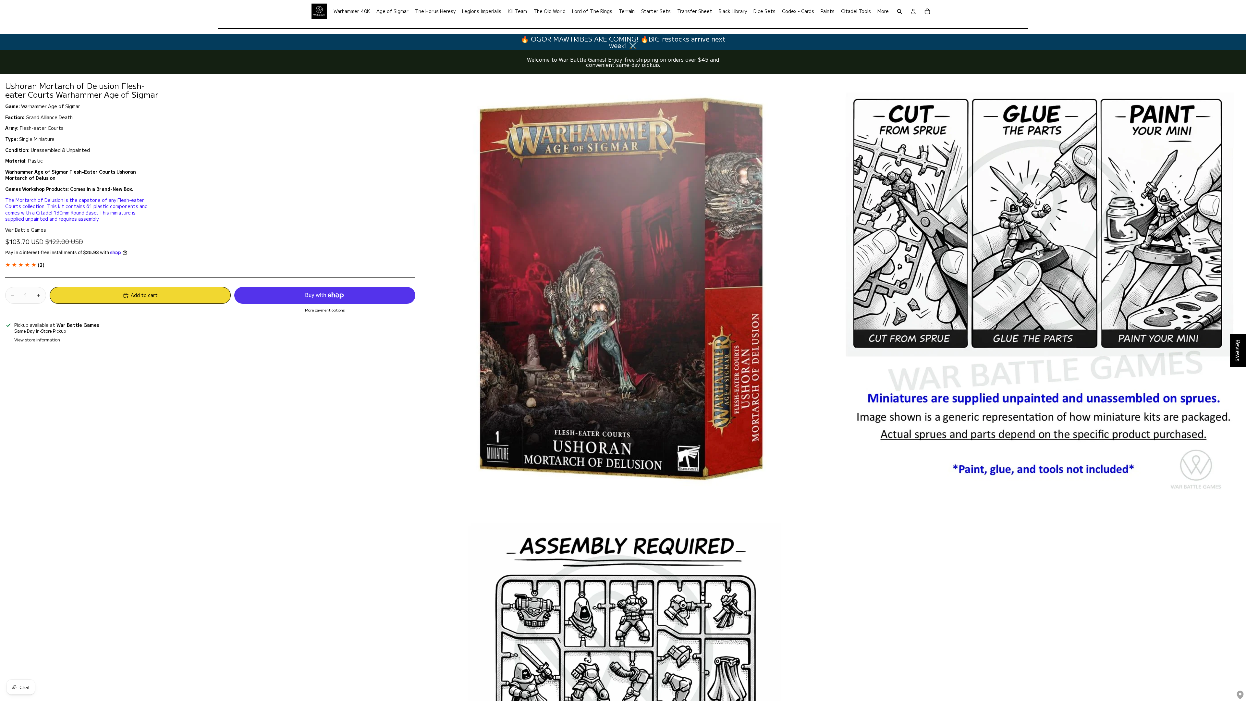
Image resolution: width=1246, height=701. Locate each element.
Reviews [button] (1238, 350)
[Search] (899, 11)
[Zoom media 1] (622, 288)
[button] (24, 265)
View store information (37, 340)
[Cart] (927, 11)
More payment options (325, 310)
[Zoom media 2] (1038, 288)
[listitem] (883, 11)
